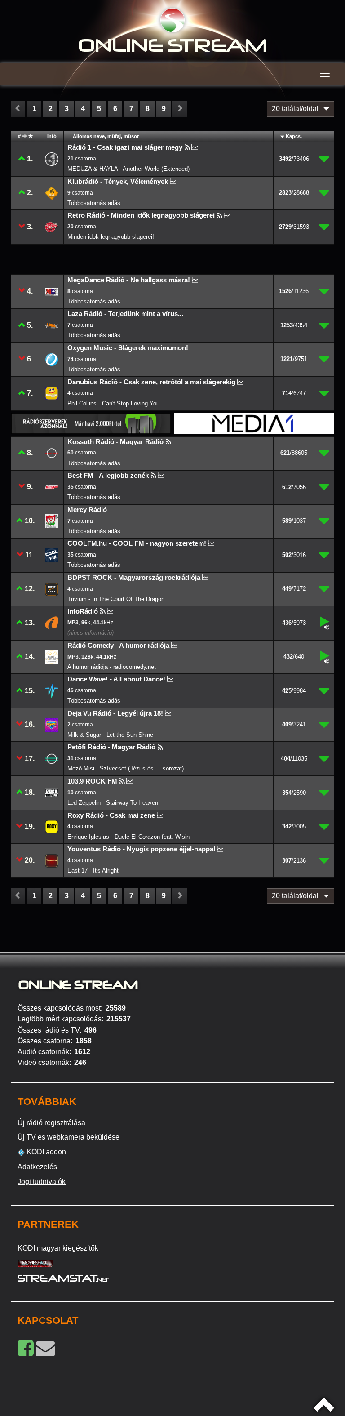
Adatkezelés (37, 1167)
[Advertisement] (92, 259)
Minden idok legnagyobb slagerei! (110, 236)
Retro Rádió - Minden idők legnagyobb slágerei (141, 215)
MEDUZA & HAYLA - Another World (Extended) (128, 168)
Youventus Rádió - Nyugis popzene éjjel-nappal (141, 849)
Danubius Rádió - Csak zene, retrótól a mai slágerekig (151, 382)
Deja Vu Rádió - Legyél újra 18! (115, 713)
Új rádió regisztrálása (51, 1123)
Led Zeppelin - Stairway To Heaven (112, 802)
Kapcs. (294, 136)
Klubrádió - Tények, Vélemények (117, 181)
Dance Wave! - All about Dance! (116, 679)
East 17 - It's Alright (93, 870)
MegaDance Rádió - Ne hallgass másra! (128, 280)
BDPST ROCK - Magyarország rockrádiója (133, 577)
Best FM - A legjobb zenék (108, 475)
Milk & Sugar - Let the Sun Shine (110, 734)
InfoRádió (82, 611)
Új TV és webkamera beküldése (68, 1137)
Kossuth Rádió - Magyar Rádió (115, 441)
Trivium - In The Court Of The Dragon (115, 599)
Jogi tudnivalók (42, 1181)
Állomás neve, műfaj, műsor (106, 136)
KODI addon (45, 1152)
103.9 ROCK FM (92, 781)
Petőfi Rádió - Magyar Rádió (111, 747)
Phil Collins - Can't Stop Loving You (113, 403)
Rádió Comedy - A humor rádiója (118, 645)
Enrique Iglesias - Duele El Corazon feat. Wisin (128, 836)
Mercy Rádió (87, 509)
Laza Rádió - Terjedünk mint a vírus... (125, 313)
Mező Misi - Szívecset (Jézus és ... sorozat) (125, 768)
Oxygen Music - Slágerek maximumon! (127, 348)
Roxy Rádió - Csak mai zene (111, 815)
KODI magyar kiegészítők (58, 1248)
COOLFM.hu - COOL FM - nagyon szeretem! (136, 543)
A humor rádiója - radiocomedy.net (111, 666)
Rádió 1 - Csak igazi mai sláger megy (124, 147)
